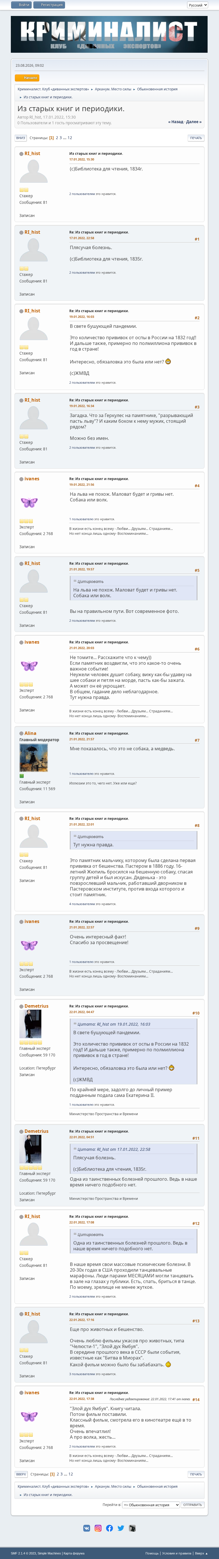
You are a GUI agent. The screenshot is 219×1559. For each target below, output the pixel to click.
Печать (196, 138)
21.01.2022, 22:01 (81, 824)
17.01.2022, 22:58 (81, 238)
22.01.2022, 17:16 (81, 1320)
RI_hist (32, 153)
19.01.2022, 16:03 (81, 316)
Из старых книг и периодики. (96, 153)
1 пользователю (81, 519)
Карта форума (74, 1553)
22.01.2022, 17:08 (81, 1222)
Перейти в (111, 1504)
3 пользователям (82, 1374)
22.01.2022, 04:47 (81, 1012)
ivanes (32, 478)
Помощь (152, 1553)
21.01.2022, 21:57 (81, 739)
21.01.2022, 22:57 (81, 927)
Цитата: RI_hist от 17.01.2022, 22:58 (114, 1149)
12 (70, 137)
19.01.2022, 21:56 (81, 484)
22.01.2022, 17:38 (81, 1399)
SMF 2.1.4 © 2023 (23, 1553)
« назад (175, 121)
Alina (30, 733)
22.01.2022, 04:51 (81, 1137)
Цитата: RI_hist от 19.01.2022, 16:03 (114, 1024)
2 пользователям (82, 194)
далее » (194, 121)
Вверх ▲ (201, 1553)
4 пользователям (82, 904)
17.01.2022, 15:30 (81, 159)
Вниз (20, 138)
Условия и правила (176, 1553)
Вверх (21, 1474)
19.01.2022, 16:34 (81, 406)
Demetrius (36, 1006)
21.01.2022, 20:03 (81, 648)
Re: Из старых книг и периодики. (99, 232)
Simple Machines (49, 1553)
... (65, 137)
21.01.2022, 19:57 (81, 569)
